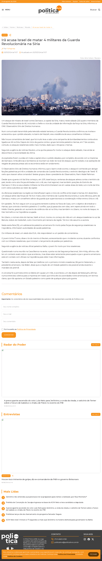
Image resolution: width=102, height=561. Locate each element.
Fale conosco (66, 1)
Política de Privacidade (26, 329)
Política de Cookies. (15, 556)
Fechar (93, 554)
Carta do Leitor (84, 1)
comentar (9, 335)
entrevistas (6, 475)
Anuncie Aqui (95, 1)
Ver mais (95, 344)
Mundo (4, 35)
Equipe (75, 1)
